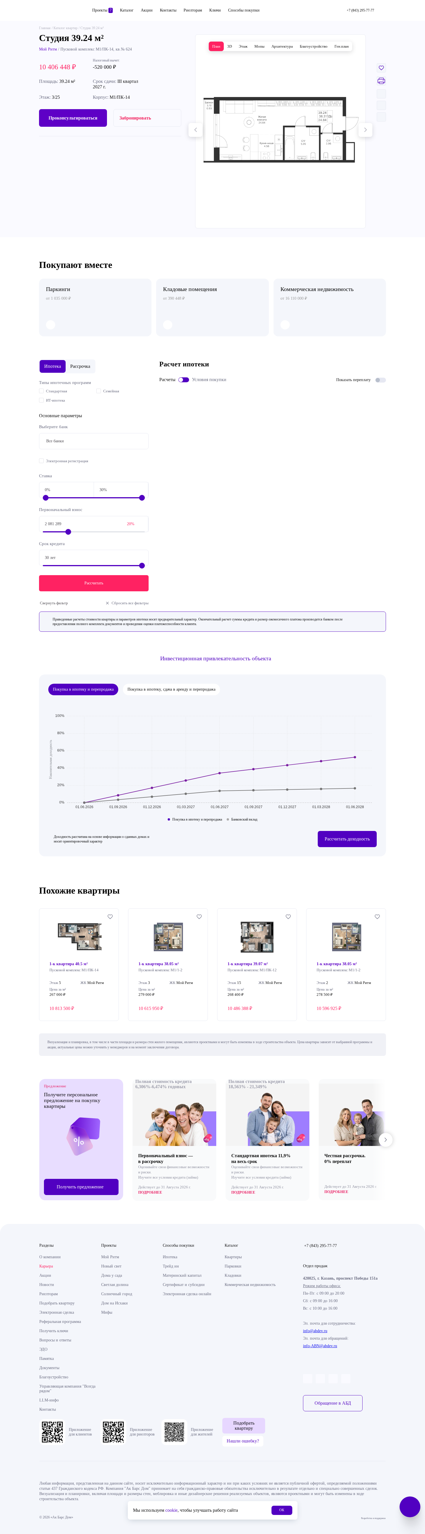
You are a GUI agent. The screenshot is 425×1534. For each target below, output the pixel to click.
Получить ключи (53, 1331)
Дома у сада (111, 1275)
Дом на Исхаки (114, 1303)
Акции (147, 10)
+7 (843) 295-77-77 (320, 1246)
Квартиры (233, 1257)
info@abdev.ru (315, 1331)
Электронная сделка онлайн (187, 1294)
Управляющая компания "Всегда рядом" (67, 1388)
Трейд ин (171, 1266)
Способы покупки (244, 10)
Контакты (168, 10)
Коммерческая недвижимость (250, 1285)
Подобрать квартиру (57, 1303)
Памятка (46, 1358)
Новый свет (111, 1266)
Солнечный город (116, 1294)
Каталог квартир (65, 28)
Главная (45, 28)
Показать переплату (353, 380)
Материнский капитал (182, 1275)
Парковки (233, 1266)
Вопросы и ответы (55, 1340)
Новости (46, 1285)
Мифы (106, 1312)
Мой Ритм (48, 49)
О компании (50, 1257)
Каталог (127, 10)
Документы (49, 1368)
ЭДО (43, 1349)
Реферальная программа (60, 1321)
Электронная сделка (56, 1312)
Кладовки (233, 1275)
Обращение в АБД (333, 1403)
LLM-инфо (49, 1400)
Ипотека (170, 1257)
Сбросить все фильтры (130, 603)
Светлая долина (114, 1285)
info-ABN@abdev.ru (320, 1346)
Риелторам (193, 10)
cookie (171, 1510)
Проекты (102, 10)
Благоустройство (53, 1377)
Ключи (215, 10)
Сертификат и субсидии (184, 1285)
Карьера (46, 1266)
